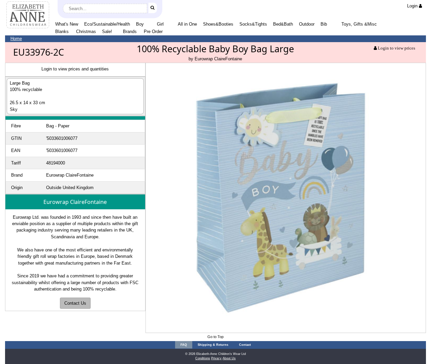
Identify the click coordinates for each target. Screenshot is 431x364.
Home (16, 38)
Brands (130, 31)
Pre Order (153, 31)
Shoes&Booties (218, 24)
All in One (187, 24)
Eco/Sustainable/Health (107, 24)
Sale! (107, 31)
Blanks (62, 31)
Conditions (202, 358)
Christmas (86, 31)
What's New (66, 24)
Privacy (216, 358)
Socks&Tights (253, 24)
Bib (324, 24)
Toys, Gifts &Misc (359, 24)
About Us (229, 358)
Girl (160, 24)
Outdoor (306, 24)
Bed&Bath (283, 24)
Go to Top (215, 337)
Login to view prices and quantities (75, 68)
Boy (140, 24)
